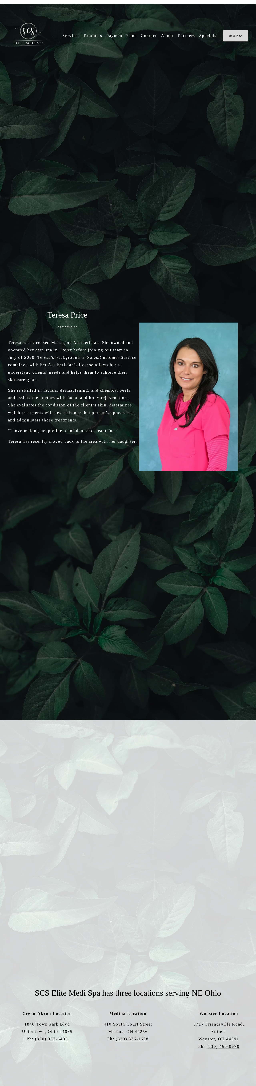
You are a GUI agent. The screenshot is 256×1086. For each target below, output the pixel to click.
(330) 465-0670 (223, 1046)
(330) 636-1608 (132, 1039)
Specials (208, 35)
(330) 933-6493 (51, 1039)
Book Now (235, 35)
